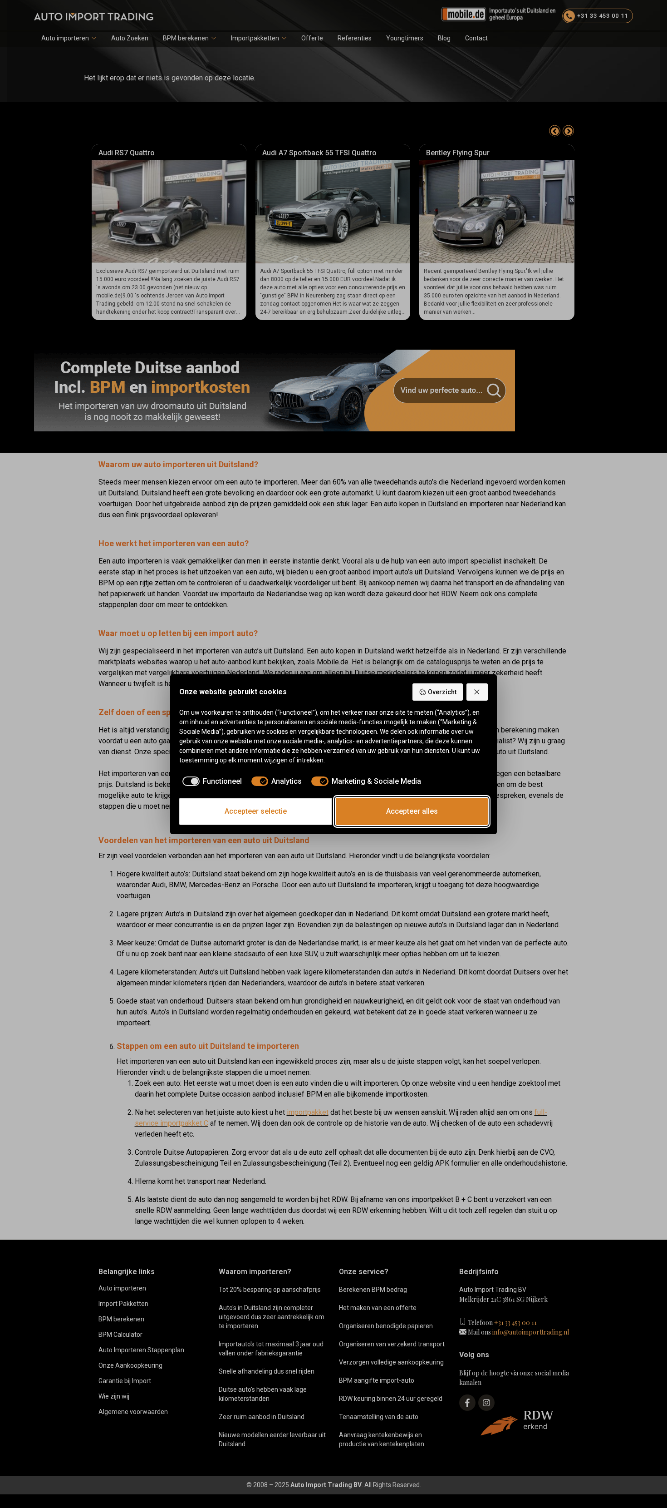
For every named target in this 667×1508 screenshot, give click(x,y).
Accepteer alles (412, 811)
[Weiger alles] (477, 692)
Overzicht (442, 692)
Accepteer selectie (256, 811)
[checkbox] (210, 781)
